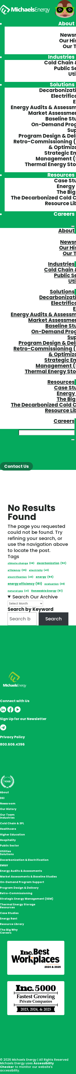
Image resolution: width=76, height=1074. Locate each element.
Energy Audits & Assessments (21, 871)
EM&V (4, 865)
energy (44, 577)
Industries (61, 56)
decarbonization (51, 563)
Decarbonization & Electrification (24, 860)
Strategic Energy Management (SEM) (26, 898)
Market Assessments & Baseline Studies (28, 876)
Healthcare (8, 829)
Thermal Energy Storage (17, 904)
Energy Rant (8, 918)
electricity (39, 570)
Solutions (62, 84)
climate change (21, 563)
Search (53, 619)
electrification (20, 577)
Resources (61, 174)
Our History (8, 809)
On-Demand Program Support (22, 882)
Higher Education (12, 834)
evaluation (54, 584)
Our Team (7, 814)
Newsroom (7, 803)
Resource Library (12, 924)
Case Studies (9, 913)
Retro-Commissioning (16, 893)
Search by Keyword (30, 609)
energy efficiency (25, 584)
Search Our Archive (35, 597)
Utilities (5, 851)
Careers (64, 213)
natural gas (18, 591)
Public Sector (9, 845)
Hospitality (8, 840)
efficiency (17, 570)
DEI (2, 798)
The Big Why (9, 930)
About (66, 23)
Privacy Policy (12, 737)
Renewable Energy (47, 591)
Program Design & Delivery (19, 888)
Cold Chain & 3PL (12, 823)
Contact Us (16, 466)
